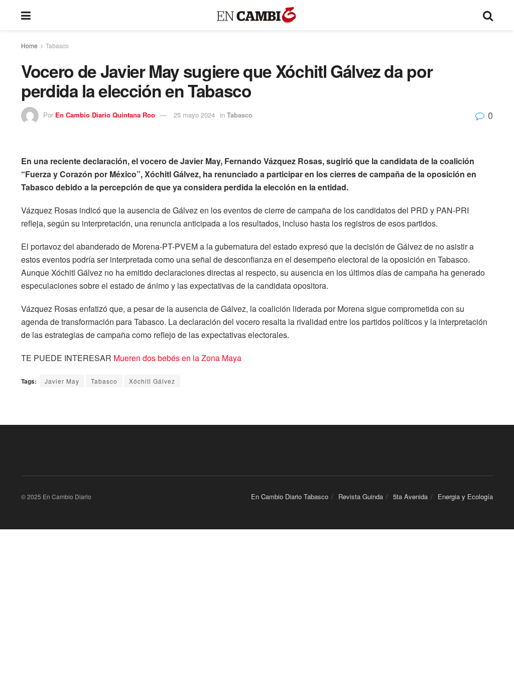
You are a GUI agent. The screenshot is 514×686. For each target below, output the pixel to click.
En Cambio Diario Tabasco (289, 496)
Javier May (62, 381)
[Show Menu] (26, 15)
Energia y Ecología (465, 496)
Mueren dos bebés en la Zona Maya (177, 358)
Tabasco (57, 45)
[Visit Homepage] (257, 15)
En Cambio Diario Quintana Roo (105, 115)
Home (29, 45)
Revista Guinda (360, 496)
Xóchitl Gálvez (152, 381)
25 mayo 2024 (194, 115)
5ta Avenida (410, 496)
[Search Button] (488, 15)
